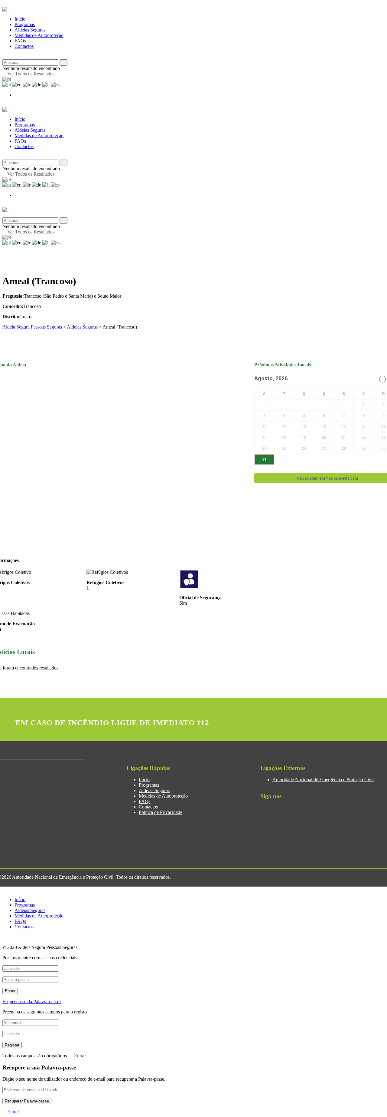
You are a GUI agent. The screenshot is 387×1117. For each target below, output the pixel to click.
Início (20, 18)
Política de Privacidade (160, 812)
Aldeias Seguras (30, 29)
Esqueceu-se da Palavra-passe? (31, 1001)
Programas (25, 24)
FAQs (20, 40)
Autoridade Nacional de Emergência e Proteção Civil (323, 779)
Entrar (79, 1055)
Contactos (24, 46)
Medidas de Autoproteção (39, 35)
